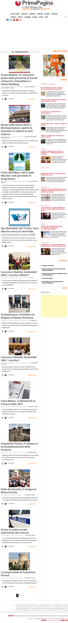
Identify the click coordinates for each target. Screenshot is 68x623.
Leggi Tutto (32, 99)
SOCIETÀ (43, 224)
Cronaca (13, 17)
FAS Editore (31, 618)
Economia (28, 17)
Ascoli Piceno (15, 14)
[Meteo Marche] (45, 292)
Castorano (19, 606)
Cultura (34, 17)
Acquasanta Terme (21, 604)
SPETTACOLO (45, 206)
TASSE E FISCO (45, 168)
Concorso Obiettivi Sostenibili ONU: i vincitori (19, 359)
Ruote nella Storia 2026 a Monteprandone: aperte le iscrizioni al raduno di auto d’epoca (17, 129)
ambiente (27, 86)
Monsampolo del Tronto (22, 608)
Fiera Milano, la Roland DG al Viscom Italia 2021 (18, 402)
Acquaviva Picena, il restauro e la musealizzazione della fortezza (19, 446)
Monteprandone (5, 138)
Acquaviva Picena (33, 406)
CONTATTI (43, 620)
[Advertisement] (34, 34)
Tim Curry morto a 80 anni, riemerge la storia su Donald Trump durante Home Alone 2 (53, 209)
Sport (46, 17)
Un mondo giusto (47, 278)
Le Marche (54, 14)
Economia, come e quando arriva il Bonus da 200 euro (52, 282)
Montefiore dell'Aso (60, 608)
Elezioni (46, 14)
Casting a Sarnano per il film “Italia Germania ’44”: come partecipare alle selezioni (52, 153)
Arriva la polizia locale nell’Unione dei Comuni (15, 531)
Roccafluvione (36, 610)
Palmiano (18, 610)
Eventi (41, 17)
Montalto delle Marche (37, 608)
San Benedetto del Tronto (28, 235)
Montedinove (48, 608)
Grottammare (8, 235)
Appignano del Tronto (46, 604)
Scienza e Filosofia (48, 265)
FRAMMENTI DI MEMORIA (48, 84)
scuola (32, 277)
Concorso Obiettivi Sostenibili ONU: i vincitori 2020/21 (19, 273)
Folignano (65, 606)
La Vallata (24, 14)
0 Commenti (11, 98)
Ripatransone (26, 610)
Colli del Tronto (28, 606)
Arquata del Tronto (59, 604)
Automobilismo (29, 136)
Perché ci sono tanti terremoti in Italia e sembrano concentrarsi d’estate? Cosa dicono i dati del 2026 (53, 191)
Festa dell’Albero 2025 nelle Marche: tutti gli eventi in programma (17, 175)
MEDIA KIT (11, 616)
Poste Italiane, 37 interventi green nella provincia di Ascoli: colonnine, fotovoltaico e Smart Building (19, 79)
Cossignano (46, 606)
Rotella (44, 610)
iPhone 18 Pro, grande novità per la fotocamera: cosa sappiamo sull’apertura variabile (52, 228)
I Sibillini (40, 14)
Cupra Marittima (56, 606)
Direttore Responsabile (53, 620)
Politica (20, 17)
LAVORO (43, 149)
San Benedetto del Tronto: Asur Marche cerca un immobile (20, 230)
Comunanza (37, 606)
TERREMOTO (44, 187)
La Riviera (32, 14)
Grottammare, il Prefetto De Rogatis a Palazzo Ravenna (18, 316)
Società (12, 88)
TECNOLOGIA (45, 243)
